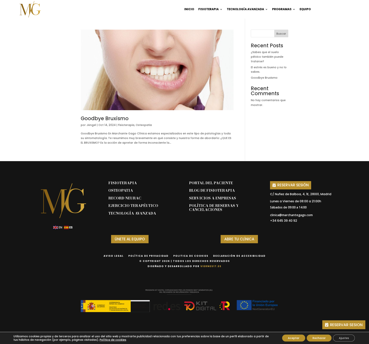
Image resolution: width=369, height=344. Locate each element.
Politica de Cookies (190, 255)
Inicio (189, 9)
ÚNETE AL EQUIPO (130, 239)
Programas (282, 9)
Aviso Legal (114, 255)
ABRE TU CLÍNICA (239, 239)
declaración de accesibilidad (239, 255)
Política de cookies (113, 340)
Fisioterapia (208, 9)
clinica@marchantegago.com (291, 215)
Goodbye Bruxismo (105, 118)
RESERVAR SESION (346, 324)
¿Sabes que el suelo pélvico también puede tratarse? (267, 56)
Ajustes (344, 338)
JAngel (91, 125)
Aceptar (293, 338)
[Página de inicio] (30, 9)
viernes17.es (210, 266)
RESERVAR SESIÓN (293, 185)
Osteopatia (144, 125)
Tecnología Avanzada (245, 9)
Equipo (305, 9)
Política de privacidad (148, 255)
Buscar (281, 34)
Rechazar (319, 338)
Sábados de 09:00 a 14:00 (288, 207)
